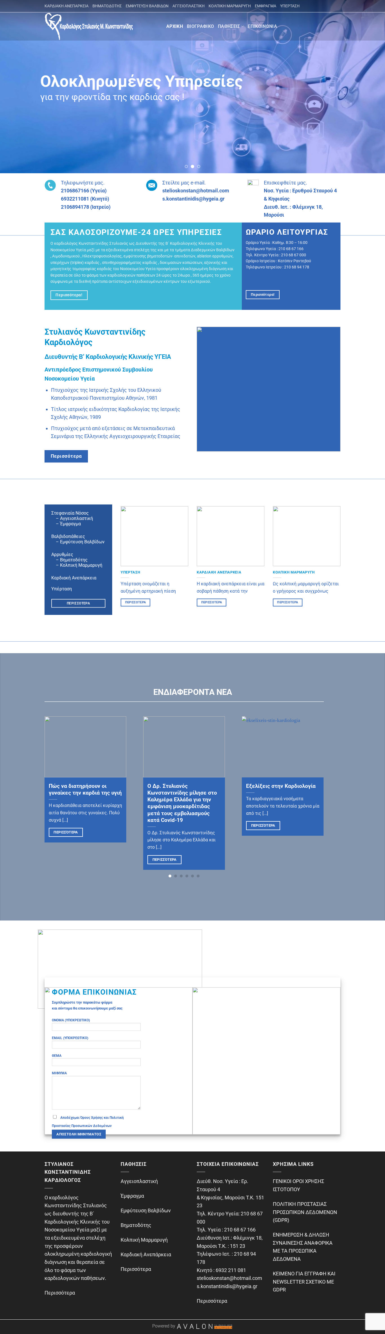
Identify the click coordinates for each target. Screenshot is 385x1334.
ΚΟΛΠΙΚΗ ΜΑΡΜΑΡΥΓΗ (230, 6)
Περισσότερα (66, 832)
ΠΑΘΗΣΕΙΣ (229, 26)
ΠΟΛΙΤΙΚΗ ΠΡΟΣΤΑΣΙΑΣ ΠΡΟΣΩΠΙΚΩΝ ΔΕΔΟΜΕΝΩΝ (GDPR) (305, 1212)
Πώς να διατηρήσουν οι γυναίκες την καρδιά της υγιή (85, 789)
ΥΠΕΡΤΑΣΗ (290, 6)
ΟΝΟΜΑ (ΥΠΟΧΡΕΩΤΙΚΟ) (71, 1020)
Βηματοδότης (136, 1225)
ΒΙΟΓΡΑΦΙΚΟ (200, 26)
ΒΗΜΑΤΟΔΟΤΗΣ (107, 6)
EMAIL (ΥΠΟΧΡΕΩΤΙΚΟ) (70, 1038)
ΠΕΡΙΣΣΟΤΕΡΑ (135, 602)
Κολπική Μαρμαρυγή (144, 1240)
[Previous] (15, 86)
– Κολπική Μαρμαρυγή (76, 565)
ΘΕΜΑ (56, 1055)
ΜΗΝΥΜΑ (59, 1073)
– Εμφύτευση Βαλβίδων (78, 541)
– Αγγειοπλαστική (72, 518)
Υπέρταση (61, 588)
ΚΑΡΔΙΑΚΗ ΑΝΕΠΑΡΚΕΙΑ (66, 6)
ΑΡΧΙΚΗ (174, 26)
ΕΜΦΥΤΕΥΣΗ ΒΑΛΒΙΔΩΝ (147, 6)
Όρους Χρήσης (91, 1117)
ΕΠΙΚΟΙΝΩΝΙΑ (262, 26)
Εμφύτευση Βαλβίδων (146, 1210)
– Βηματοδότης (69, 559)
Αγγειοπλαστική (139, 1181)
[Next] (370, 86)
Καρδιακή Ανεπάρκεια (73, 578)
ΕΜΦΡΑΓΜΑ (265, 6)
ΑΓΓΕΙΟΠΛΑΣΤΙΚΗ (188, 6)
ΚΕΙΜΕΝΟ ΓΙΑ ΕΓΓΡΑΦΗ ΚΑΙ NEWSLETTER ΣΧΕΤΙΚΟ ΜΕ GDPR (304, 1282)
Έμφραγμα (70, 523)
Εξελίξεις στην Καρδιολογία (281, 786)
